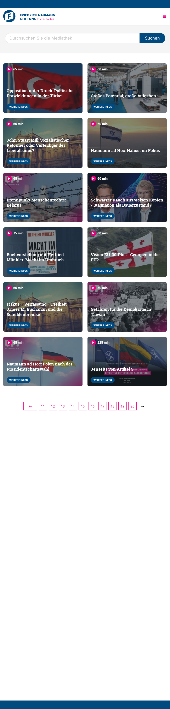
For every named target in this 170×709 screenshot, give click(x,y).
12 (53, 406)
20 (132, 406)
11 (43, 406)
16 (93, 406)
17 (102, 406)
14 (73, 406)
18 (112, 406)
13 (63, 406)
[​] (30, 406)
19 (122, 406)
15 (83, 406)
